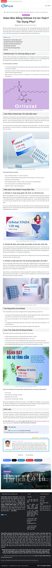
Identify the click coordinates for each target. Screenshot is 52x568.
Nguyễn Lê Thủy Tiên (19, 25)
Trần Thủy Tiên (12, 427)
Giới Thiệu (43, 497)
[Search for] (46, 6)
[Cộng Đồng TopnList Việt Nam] (7, 6)
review (17, 421)
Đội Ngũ (42, 500)
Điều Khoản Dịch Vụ (45, 510)
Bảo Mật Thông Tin (45, 508)
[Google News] (29, 455)
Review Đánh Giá (15, 12)
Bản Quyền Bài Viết (45, 506)
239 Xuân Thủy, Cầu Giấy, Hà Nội (32, 501)
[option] (26, 476)
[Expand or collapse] (47, 37)
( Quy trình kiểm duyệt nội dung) (24, 430)
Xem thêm (14, 510)
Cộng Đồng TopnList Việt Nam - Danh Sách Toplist (19, 565)
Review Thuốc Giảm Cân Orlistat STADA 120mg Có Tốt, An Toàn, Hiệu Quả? (15, 477)
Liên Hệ (42, 498)
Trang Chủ (8, 12)
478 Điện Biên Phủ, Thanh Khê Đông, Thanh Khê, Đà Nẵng (32, 506)
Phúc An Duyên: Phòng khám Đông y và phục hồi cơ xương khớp (18, 1)
